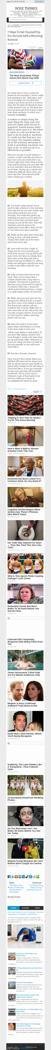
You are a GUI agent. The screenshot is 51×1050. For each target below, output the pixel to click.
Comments (25, 908)
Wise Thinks (26, 8)
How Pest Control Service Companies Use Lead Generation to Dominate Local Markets (25, 913)
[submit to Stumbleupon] (19, 876)
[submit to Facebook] (9, 876)
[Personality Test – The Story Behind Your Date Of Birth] (12, 1015)
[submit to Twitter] (12, 876)
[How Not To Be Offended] (12, 988)
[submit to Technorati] (37, 876)
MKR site (30, 1048)
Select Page (38, 1)
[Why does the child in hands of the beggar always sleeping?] (12, 1001)
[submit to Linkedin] (30, 876)
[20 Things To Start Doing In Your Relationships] (12, 959)
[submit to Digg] (23, 876)
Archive (37, 908)
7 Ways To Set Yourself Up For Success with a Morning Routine (25, 35)
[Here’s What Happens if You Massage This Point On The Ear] (12, 1030)
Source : (17, 389)
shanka (16, 43)
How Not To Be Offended (24, 982)
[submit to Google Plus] (16, 876)
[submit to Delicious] (27, 876)
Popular (13, 908)
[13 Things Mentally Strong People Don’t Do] (12, 974)
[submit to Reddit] (34, 876)
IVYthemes (23, 1048)
